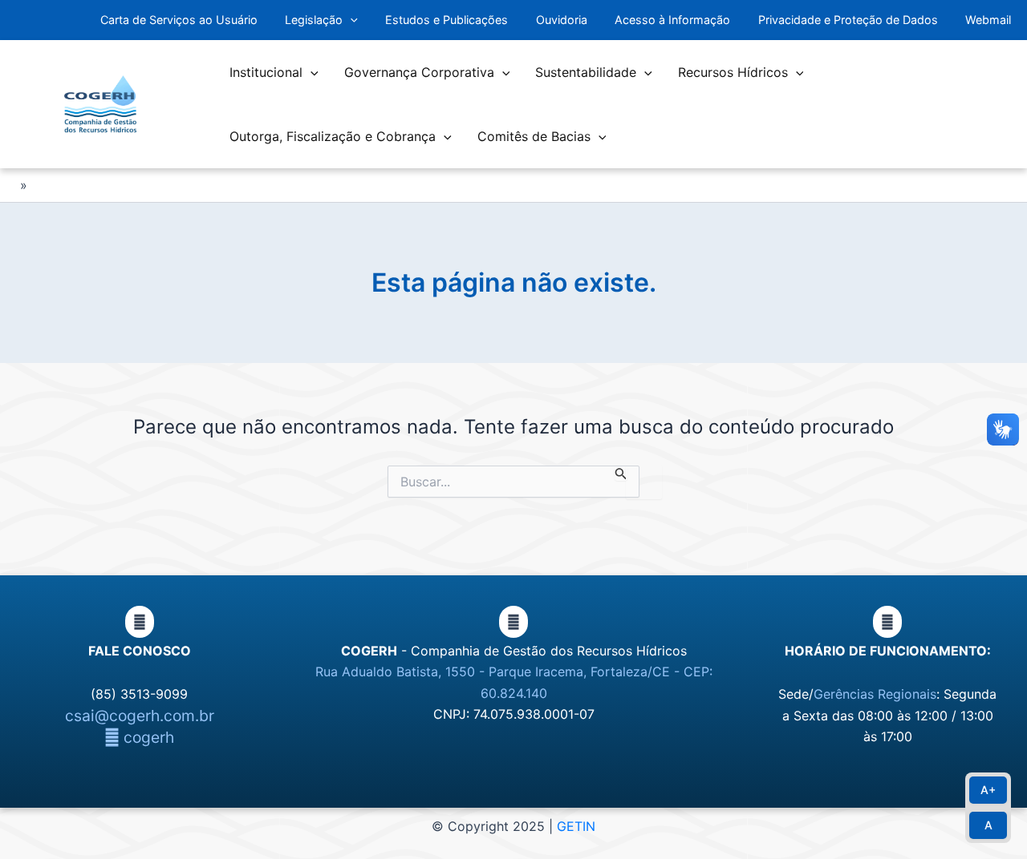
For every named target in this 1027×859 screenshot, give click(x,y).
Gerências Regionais (875, 694)
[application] (350, 20)
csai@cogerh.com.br (139, 715)
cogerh (147, 737)
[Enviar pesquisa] (621, 473)
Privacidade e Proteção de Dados (848, 19)
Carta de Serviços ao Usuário (179, 19)
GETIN (576, 826)
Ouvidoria (561, 19)
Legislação (314, 19)
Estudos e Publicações (446, 19)
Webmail (988, 19)
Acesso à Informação (672, 19)
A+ (988, 789)
